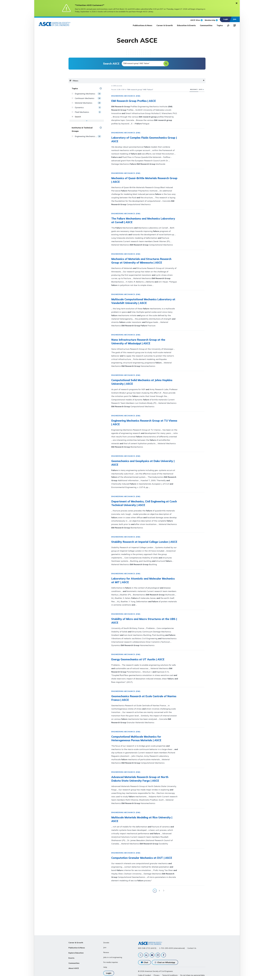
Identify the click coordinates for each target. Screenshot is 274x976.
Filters (75, 81)
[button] (166, 63)
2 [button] (159, 891)
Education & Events (186, 25)
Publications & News (142, 25)
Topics (220, 25)
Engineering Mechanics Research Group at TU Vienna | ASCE (144, 422)
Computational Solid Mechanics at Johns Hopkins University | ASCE (141, 382)
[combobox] (145, 63)
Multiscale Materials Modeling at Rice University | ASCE (141, 819)
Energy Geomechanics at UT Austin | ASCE (137, 659)
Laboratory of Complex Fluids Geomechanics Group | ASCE (144, 139)
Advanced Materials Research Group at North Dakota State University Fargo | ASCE (139, 778)
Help (105, 967)
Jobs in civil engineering (112, 957)
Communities (206, 25)
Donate (106, 942)
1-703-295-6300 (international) (172, 948)
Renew (106, 952)
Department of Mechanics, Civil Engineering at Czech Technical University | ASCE (144, 503)
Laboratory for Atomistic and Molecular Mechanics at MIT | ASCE (143, 580)
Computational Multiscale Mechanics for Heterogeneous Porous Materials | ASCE (136, 738)
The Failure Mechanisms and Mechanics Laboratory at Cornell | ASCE (143, 220)
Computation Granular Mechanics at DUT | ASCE (141, 857)
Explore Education (76, 953)
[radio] (203, 89)
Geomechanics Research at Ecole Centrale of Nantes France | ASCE (143, 698)
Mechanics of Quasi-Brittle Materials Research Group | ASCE (144, 180)
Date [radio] (200, 89)
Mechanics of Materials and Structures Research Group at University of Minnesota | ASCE (141, 260)
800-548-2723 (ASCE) (147, 948)
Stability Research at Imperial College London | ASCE (144, 541)
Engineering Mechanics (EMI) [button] (125, 96)
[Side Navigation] (234, 25)
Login (108, 973)
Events (71, 958)
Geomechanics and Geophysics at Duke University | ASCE (142, 462)
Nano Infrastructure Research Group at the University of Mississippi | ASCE (138, 341)
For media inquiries (110, 962)
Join (104, 947)
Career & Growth (164, 25)
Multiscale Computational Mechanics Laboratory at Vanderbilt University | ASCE (143, 301)
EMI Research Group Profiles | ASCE (133, 100)
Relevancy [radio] (194, 89)
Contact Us (191, 948)
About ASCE (73, 968)
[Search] (227, 25)
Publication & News (76, 948)
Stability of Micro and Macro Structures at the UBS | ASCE (144, 620)
